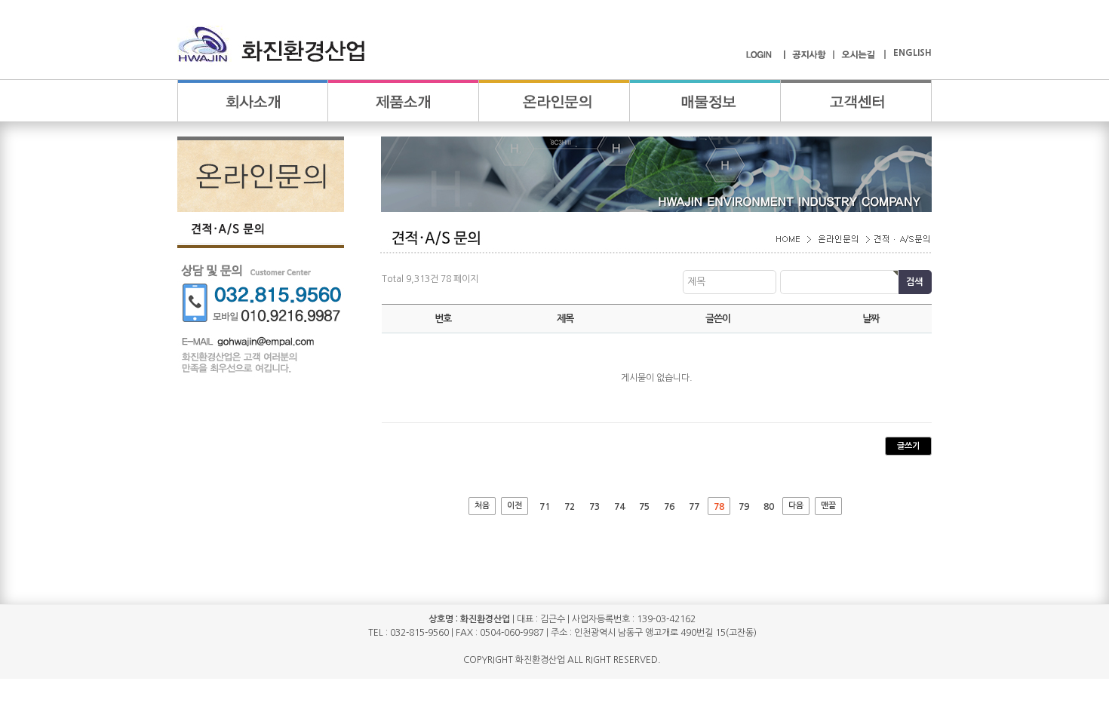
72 (569, 506)
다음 (795, 506)
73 (594, 506)
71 (544, 506)
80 (768, 506)
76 (669, 506)
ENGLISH (912, 52)
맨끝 (828, 506)
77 (694, 506)
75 (644, 506)
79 (744, 506)
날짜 (870, 319)
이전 (514, 506)
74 (619, 506)
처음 (482, 506)
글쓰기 (908, 446)
